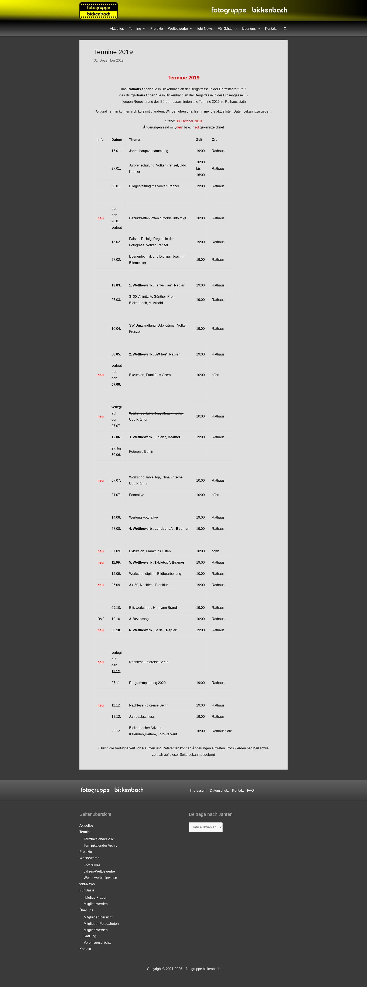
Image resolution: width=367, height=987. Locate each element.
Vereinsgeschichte (98, 942)
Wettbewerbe (178, 28)
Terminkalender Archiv (100, 845)
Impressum (198, 790)
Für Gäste (225, 28)
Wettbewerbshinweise (100, 878)
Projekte (156, 28)
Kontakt (271, 28)
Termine (135, 28)
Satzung (90, 936)
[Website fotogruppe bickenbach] (98, 10)
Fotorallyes (92, 865)
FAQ (250, 790)
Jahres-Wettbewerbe (99, 871)
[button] (285, 29)
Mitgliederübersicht (98, 917)
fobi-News (205, 28)
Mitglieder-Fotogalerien (101, 923)
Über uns (249, 28)
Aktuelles (117, 28)
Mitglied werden (96, 904)
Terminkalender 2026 (100, 839)
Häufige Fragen (95, 897)
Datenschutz (219, 790)
